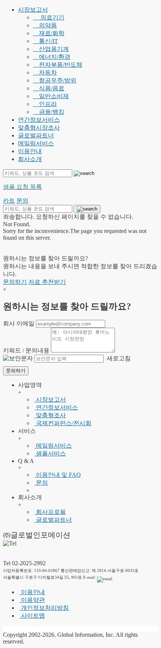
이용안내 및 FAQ (57, 475)
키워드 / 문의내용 (26, 350)
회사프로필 (50, 512)
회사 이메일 (18, 323)
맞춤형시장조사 (39, 127)
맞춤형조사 (50, 415)
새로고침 (118, 358)
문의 (41, 482)
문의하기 (15, 282)
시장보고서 (33, 9)
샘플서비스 (50, 453)
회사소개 (30, 159)
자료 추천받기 (47, 282)
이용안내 (30, 151)
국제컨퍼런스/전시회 (62, 423)
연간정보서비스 (39, 119)
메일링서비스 (36, 143)
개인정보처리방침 (44, 608)
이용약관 (32, 600)
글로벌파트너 (36, 135)
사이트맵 (32, 615)
